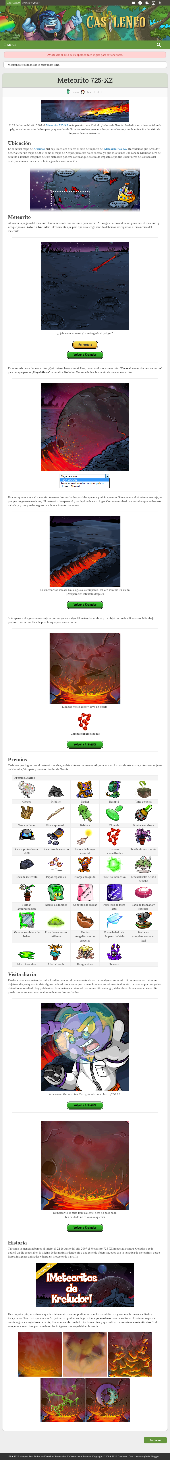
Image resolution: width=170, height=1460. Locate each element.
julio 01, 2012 (94, 92)
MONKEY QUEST (31, 3)
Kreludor (39, 148)
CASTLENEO (13, 3)
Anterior (155, 1440)
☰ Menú (10, 45)
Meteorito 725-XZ (85, 80)
